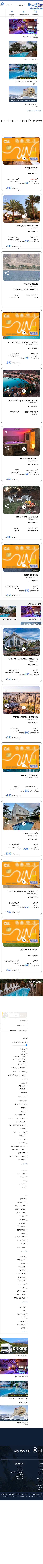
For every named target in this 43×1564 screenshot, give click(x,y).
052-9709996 (33, 955)
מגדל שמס (26, 1424)
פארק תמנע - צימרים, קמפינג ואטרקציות (23, 400)
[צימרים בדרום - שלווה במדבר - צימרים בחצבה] (21, 513)
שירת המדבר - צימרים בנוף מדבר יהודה (23, 342)
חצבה (29, 228)
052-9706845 (33, 348)
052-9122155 (33, 897)
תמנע (29, 403)
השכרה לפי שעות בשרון (34, 619)
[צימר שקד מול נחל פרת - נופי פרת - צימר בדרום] (21, 713)
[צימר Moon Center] (14, 1420)
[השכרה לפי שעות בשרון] (14, 1374)
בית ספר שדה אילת (31, 283)
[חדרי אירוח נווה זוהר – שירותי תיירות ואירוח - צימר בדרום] (21, 888)
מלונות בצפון (19, 1478)
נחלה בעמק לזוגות (31, 167)
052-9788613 (33, 406)
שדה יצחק (28, 170)
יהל (30, 661)
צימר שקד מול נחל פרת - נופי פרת (25, 717)
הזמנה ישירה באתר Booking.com (26, 289)
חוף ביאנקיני (28, 952)
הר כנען (26, 1400)
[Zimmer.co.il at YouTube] (34, 1448)
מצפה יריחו (28, 344)
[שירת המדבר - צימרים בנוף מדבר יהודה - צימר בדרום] (21, 339)
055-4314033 (33, 839)
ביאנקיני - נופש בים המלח (28, 949)
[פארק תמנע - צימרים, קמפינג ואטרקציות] (21, 397)
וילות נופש (20, 1467)
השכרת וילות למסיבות (16, 1472)
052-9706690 (33, 464)
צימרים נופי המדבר (31, 574)
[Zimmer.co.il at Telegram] (28, 1450)
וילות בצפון (20, 1470)
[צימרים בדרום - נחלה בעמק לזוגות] (21, 164)
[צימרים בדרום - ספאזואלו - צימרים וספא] (21, 455)
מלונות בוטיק (19, 1476)
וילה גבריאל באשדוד (30, 833)
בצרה (27, 1377)
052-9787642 (33, 522)
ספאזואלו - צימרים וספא (29, 458)
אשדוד (29, 835)
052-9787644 (33, 231)
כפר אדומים (28, 461)
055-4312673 (33, 173)
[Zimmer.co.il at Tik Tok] (16, 1450)
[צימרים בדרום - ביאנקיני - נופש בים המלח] (21, 946)
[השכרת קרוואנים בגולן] (14, 1353)
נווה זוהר (29, 894)
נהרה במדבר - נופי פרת (29, 775)
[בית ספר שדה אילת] (21, 280)
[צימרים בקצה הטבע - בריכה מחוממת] (14, 1396)
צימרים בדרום (31, 110)
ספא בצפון (20, 1474)
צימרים (39, 110)
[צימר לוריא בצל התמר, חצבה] (21, 222)
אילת (29, 286)
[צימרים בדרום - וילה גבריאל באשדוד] (21, 830)
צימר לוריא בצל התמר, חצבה (27, 225)
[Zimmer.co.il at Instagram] (40, 1450)
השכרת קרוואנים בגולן (22, 1355)
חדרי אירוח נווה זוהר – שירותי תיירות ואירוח (22, 891)
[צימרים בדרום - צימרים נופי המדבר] (21, 571)
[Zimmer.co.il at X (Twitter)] (22, 1450)
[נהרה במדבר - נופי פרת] (21, 771)
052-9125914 (33, 722)
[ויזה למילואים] (13, 1023)
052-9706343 (33, 664)
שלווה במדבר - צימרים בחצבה (27, 516)
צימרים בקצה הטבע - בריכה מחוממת (18, 1398)
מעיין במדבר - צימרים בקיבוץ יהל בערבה (23, 658)
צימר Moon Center (31, 104)
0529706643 (34, 580)
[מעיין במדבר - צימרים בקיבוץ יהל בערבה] (21, 655)
